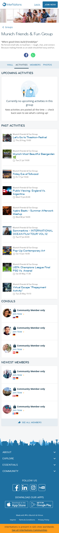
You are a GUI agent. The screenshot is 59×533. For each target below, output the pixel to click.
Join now (50, 4)
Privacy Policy (43, 520)
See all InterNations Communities (29, 530)
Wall (10, 64)
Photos (47, 64)
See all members (32, 422)
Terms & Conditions (27, 520)
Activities (21, 64)
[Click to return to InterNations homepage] (12, 4)
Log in (37, 4)
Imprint (13, 520)
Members (35, 64)
